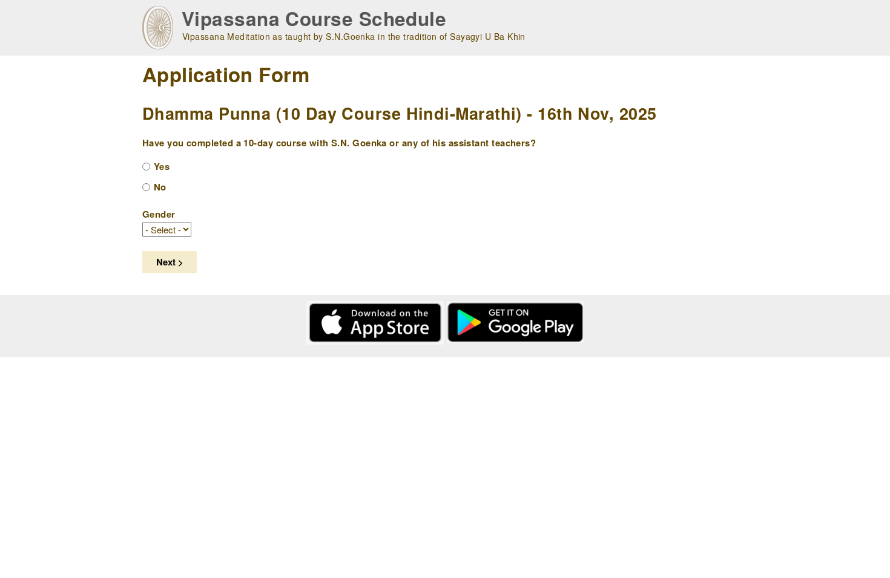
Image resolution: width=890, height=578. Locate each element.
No (160, 186)
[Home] (157, 28)
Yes (162, 166)
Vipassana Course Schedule (314, 18)
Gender (159, 214)
